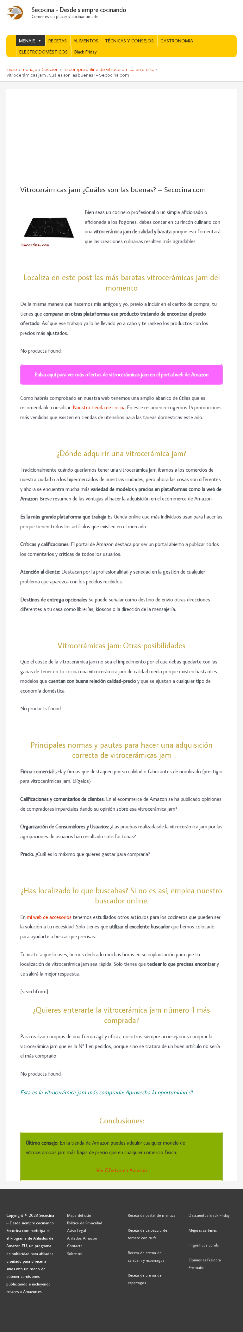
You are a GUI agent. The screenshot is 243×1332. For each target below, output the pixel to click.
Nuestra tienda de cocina (99, 407)
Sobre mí (74, 1253)
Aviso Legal (76, 1230)
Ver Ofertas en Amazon (122, 1170)
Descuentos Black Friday (209, 1215)
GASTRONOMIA (176, 41)
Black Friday (85, 52)
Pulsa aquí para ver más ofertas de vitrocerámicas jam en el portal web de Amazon (122, 374)
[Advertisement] (121, 137)
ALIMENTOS (85, 41)
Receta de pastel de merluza (152, 1215)
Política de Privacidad (84, 1222)
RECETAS (57, 41)
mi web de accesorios (49, 917)
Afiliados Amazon (82, 1238)
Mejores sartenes (203, 1230)
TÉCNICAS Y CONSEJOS (129, 41)
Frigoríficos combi (204, 1244)
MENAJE (27, 41)
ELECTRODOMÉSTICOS (43, 52)
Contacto (75, 1245)
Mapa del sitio (79, 1215)
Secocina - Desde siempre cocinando (79, 9)
